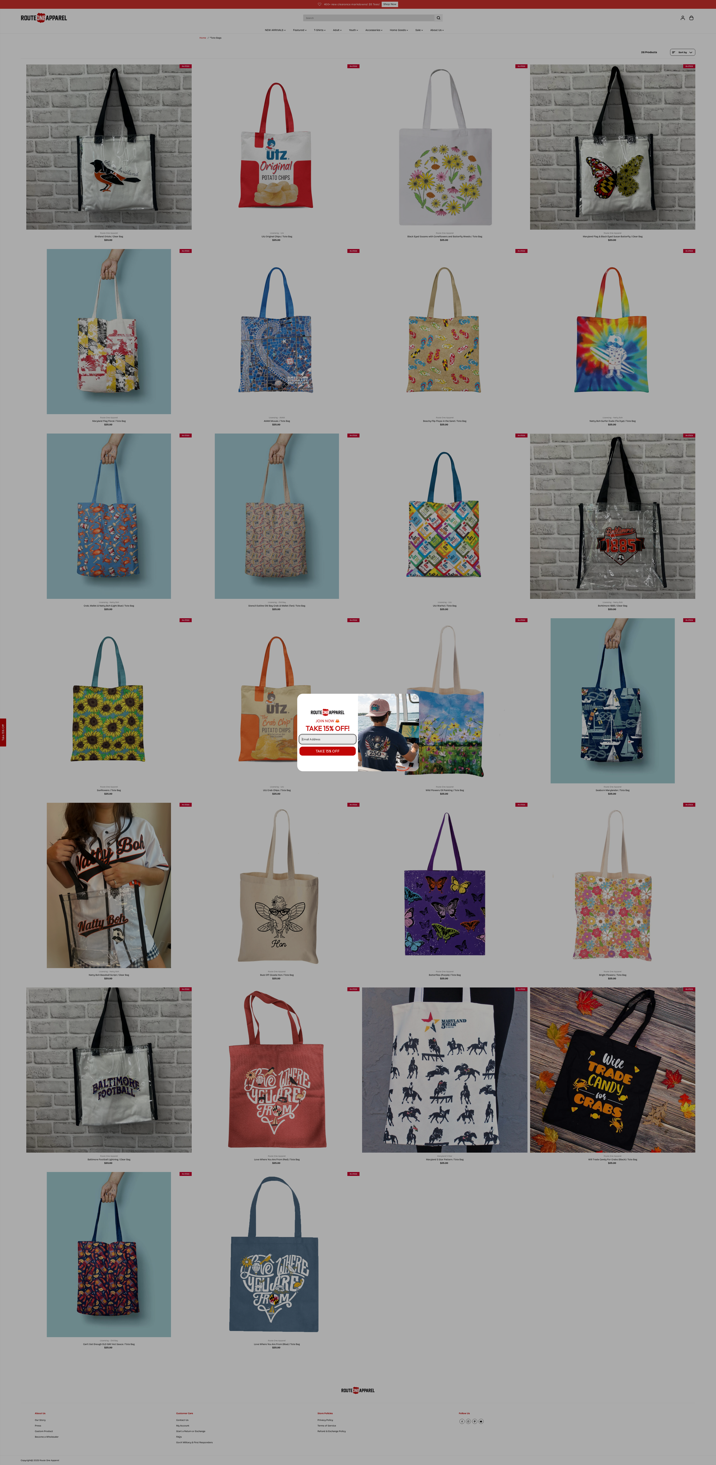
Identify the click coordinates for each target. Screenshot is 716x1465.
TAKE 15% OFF (328, 751)
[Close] (415, 697)
